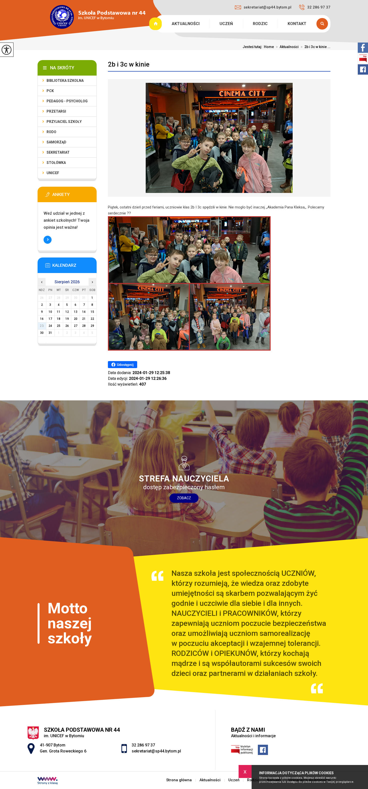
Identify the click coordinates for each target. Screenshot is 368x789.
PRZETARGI (56, 111)
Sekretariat (58, 152)
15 (92, 312)
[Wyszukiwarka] (323, 24)
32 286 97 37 (318, 7)
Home (269, 47)
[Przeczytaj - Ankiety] (74, 196)
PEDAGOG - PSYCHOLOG (67, 101)
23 (42, 326)
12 (67, 312)
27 (75, 326)
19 (67, 319)
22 (92, 319)
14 (84, 312)
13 (75, 312)
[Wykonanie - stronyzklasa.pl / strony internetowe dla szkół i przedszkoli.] (48, 781)
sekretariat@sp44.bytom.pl (267, 7)
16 (42, 319)
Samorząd (56, 142)
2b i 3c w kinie (128, 64)
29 (92, 326)
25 (58, 326)
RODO (51, 132)
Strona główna (156, 24)
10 (50, 312)
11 (58, 312)
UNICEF (53, 173)
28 (84, 326)
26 (67, 326)
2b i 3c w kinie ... (315, 47)
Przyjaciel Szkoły (64, 122)
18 (58, 319)
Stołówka (56, 163)
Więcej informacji (48, 240)
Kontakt (297, 23)
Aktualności (186, 23)
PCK (50, 91)
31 (50, 333)
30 (42, 333)
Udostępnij (125, 365)
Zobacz (184, 498)
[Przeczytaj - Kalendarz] (74, 267)
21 (84, 319)
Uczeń (226, 23)
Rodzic (260, 23)
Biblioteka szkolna (65, 81)
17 (50, 319)
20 (75, 319)
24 (50, 326)
